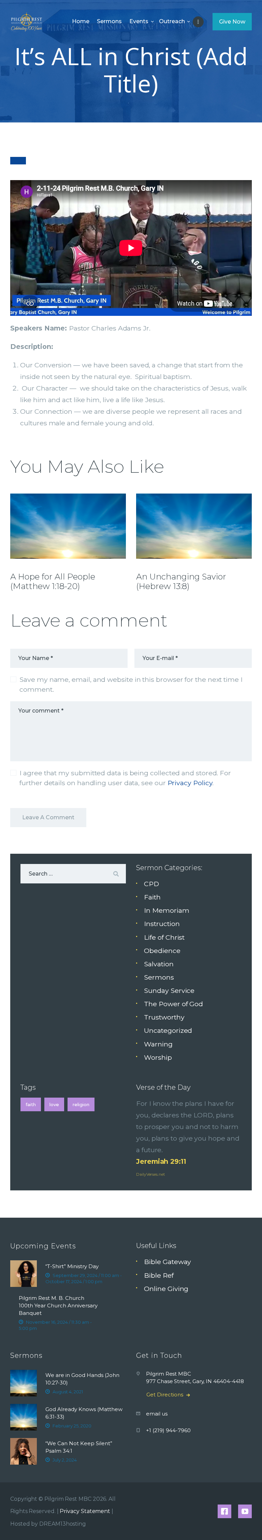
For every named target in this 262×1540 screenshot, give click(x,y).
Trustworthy (164, 1017)
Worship (158, 1057)
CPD (151, 884)
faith (31, 1104)
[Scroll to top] (249, 1523)
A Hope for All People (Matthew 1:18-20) (52, 581)
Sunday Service (169, 990)
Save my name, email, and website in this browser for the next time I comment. (131, 684)
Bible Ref (158, 1275)
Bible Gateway (167, 1262)
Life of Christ (164, 937)
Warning (158, 1044)
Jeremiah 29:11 (161, 1161)
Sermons (159, 977)
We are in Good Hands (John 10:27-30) (82, 1379)
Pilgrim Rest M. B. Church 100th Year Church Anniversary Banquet (58, 1305)
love (54, 1104)
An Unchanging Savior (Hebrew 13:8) (181, 581)
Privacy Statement (85, 1511)
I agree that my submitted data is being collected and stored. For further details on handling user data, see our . (125, 778)
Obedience (162, 951)
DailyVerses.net (150, 1174)
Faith (152, 897)
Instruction (161, 924)
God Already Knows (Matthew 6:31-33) (83, 1413)
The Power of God (173, 1004)
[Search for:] (73, 873)
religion (81, 1104)
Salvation (158, 964)
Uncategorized (168, 1030)
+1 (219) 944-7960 (168, 1430)
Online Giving (166, 1289)
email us (156, 1413)
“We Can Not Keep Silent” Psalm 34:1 (78, 1447)
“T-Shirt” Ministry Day (72, 1266)
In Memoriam (166, 910)
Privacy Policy (190, 783)
